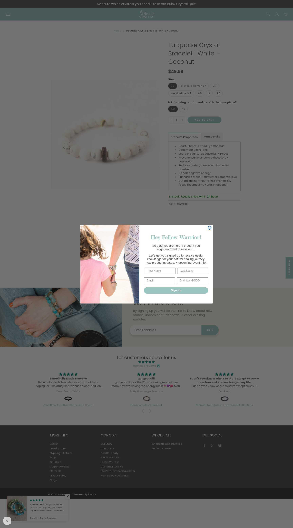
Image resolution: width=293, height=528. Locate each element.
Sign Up (176, 290)
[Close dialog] (209, 227)
